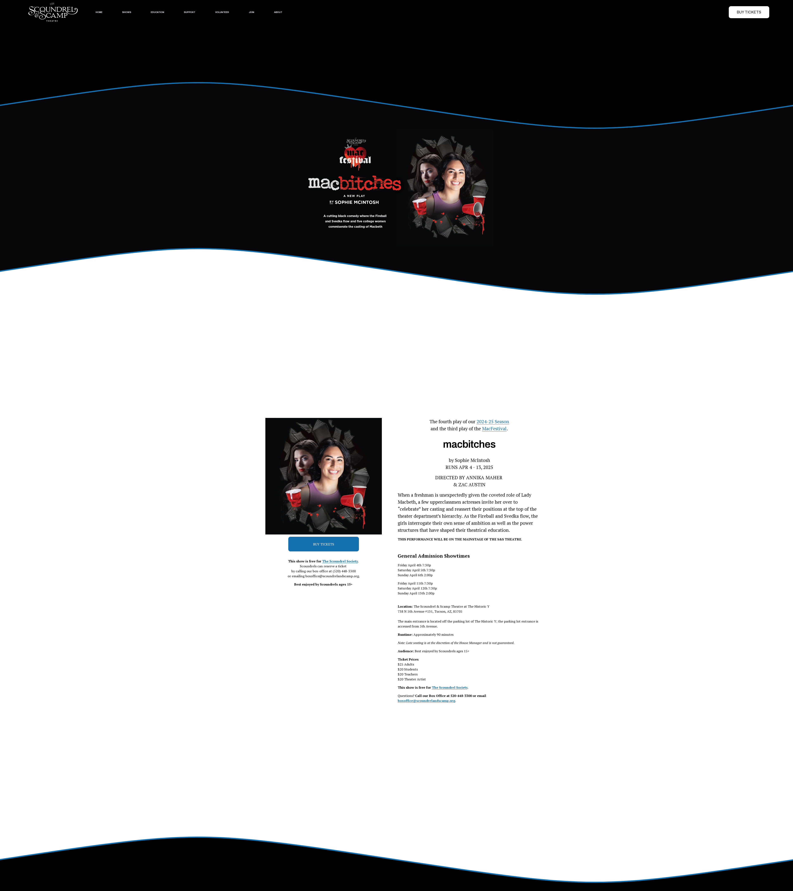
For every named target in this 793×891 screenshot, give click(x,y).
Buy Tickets (749, 12)
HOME (99, 12)
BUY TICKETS (323, 544)
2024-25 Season (493, 421)
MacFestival (494, 428)
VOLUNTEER (222, 12)
